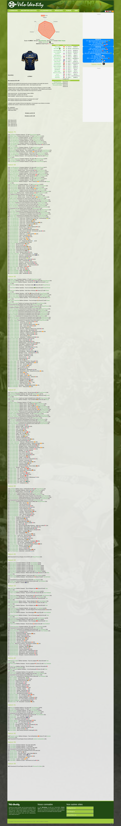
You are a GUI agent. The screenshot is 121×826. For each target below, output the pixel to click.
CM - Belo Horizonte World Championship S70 (97, 40)
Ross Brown (13, 564)
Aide (76, 10)
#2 (104, 62)
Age (66, 45)
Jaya (75, 69)
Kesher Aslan (13, 710)
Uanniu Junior (13, 544)
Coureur (57, 45)
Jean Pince (57, 77)
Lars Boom (12, 134)
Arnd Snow (12, 280)
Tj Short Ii (12, 709)
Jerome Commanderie (38, 739)
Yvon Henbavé (34, 562)
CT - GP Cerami (97, 59)
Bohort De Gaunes (14, 174)
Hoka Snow (12, 249)
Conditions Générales (43, 821)
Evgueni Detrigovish (15, 700)
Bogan (76, 56)
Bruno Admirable (14, 310)
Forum (68, 10)
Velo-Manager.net (71, 811)
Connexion (13, 10)
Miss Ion (12, 707)
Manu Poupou (57, 61)
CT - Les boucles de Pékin (97, 45)
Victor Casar (13, 572)
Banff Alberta (13, 151)
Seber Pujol (13, 632)
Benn (75, 74)
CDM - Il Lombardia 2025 (97, 60)
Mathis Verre (13, 701)
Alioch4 (75, 67)
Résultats (59, 10)
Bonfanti (75, 50)
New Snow (12, 490)
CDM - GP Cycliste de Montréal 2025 (97, 49)
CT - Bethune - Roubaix (97, 57)
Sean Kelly (12, 150)
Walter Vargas (61, 40)
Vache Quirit (13, 215)
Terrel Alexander (14, 139)
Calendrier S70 (45, 10)
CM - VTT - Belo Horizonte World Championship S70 (97, 53)
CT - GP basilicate (97, 43)
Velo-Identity (30, 4)
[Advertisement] (78, 5)
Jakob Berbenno (14, 282)
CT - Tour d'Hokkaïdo (97, 55)
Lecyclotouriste (75, 75)
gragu (75, 55)
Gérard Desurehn (14, 591)
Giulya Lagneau (14, 720)
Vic (70, 45)
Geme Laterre (13, 493)
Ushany (75, 66)
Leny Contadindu (14, 147)
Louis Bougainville (14, 140)
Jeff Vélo (12, 643)
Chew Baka (13, 745)
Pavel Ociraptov (14, 170)
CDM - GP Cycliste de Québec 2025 (97, 44)
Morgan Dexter (13, 752)
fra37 (75, 53)
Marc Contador (13, 669)
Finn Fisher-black (14, 137)
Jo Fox (57, 74)
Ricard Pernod (42, 40)
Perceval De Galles (37, 766)
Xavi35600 (75, 58)
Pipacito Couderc (14, 660)
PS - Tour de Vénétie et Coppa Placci (97, 52)
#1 (104, 55)
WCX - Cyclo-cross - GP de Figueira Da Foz (97, 58)
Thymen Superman (14, 158)
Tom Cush (12, 582)
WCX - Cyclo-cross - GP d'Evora (97, 48)
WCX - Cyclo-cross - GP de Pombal (97, 42)
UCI (69, 45)
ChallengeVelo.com (71, 808)
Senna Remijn (57, 67)
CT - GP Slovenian (97, 50)
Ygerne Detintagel (14, 204)
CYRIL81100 (75, 48)
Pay (64, 45)
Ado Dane (12, 155)
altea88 (75, 46)
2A (52, 40)
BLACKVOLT (46, 42)
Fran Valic (12, 723)
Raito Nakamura (57, 55)
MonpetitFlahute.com (71, 815)
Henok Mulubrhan (14, 181)
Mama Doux (13, 562)
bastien (75, 61)
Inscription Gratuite (29, 10)
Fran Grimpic (13, 711)
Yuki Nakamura (13, 144)
